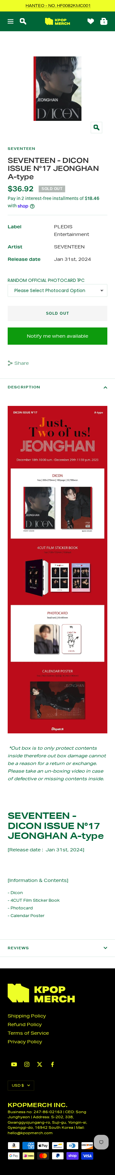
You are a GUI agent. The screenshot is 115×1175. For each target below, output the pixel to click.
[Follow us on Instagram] (26, 1064)
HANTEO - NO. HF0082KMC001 (58, 5)
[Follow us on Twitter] (39, 1064)
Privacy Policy (25, 1042)
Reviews (18, 948)
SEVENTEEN (21, 148)
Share (21, 363)
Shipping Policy (27, 1016)
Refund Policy (25, 1024)
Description (24, 387)
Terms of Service (28, 1033)
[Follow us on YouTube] (14, 1064)
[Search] (23, 21)
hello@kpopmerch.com (30, 1132)
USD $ (18, 1085)
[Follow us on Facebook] (52, 1064)
